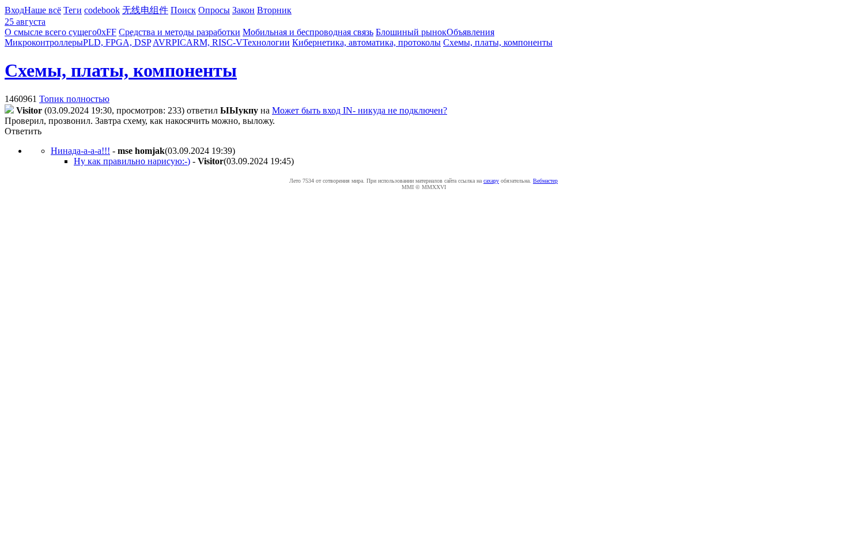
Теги (72, 10)
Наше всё (42, 10)
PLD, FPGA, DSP (117, 42)
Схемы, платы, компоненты (498, 42)
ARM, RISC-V (214, 42)
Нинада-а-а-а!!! (80, 151)
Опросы (214, 10)
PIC (179, 42)
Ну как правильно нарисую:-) (132, 161)
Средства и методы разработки (179, 32)
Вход (14, 10)
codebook (102, 10)
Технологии (266, 42)
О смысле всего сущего (51, 32)
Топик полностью (74, 99)
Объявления (470, 32)
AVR (162, 42)
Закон (243, 10)
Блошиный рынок (411, 32)
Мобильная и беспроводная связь (308, 32)
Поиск (183, 10)
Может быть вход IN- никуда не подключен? (359, 110)
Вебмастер (545, 181)
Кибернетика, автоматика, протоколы (366, 42)
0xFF (106, 32)
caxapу (491, 181)
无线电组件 (145, 10)
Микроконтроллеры (44, 42)
